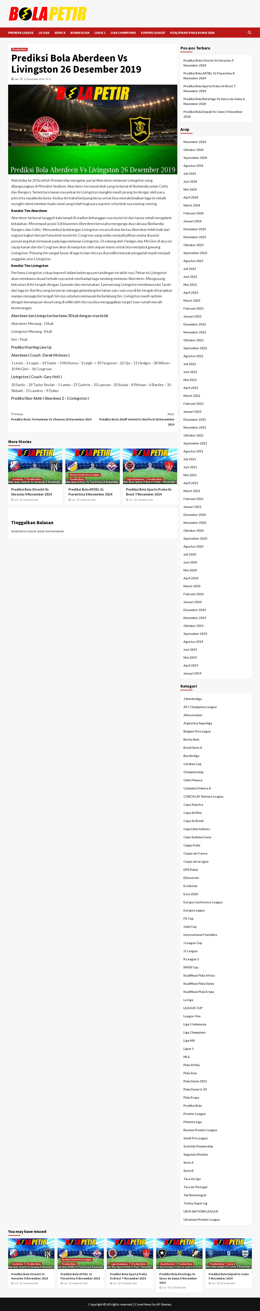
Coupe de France (195, 853)
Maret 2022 (191, 395)
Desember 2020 (194, 514)
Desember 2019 (194, 610)
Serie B (188, 1170)
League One (192, 1016)
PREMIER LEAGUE (21, 33)
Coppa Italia (191, 845)
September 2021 (195, 443)
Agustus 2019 (193, 641)
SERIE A (59, 33)
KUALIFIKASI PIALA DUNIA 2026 (192, 33)
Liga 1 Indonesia (194, 1024)
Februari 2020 (193, 594)
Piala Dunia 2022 (195, 1081)
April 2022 (190, 388)
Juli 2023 (189, 269)
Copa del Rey (192, 812)
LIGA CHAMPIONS (123, 33)
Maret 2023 (191, 300)
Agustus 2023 (193, 261)
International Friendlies (200, 935)
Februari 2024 (193, 213)
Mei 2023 (190, 284)
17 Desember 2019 (34, 79)
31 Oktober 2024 (178, 1287)
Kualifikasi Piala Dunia (198, 983)
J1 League (190, 951)
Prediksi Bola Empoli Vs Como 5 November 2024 (213, 114)
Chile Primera (192, 780)
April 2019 (190, 665)
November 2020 (194, 522)
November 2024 (194, 142)
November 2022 (194, 332)
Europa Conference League (85, 474)
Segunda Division (195, 1154)
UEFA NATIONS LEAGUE (200, 1211)
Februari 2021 (193, 499)
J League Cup (192, 943)
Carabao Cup (192, 764)
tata (17, 79)
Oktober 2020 (193, 530)
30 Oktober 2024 (227, 1283)
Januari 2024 (192, 221)
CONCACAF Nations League (203, 796)
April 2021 (190, 483)
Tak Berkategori (194, 1195)
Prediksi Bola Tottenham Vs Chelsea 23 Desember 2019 (51, 416)
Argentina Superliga (197, 723)
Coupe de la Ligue (196, 861)
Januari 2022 (192, 411)
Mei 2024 (190, 189)
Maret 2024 (191, 205)
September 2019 (195, 633)
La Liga (188, 1000)
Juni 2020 (190, 562)
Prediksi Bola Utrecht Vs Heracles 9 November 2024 (31, 492)
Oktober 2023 (193, 245)
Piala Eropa (191, 1097)
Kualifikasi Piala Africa (199, 975)
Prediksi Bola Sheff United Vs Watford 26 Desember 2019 (136, 419)
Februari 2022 (193, 403)
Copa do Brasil (193, 821)
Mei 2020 (190, 570)
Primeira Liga (192, 1122)
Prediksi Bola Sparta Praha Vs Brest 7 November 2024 (148, 492)
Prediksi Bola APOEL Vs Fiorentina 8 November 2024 (90, 492)
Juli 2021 (189, 459)
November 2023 (194, 237)
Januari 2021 (192, 507)
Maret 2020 (191, 586)
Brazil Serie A (192, 747)
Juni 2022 (190, 372)
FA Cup (188, 918)
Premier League (194, 1114)
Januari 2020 (192, 602)
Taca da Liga (192, 1179)
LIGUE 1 (100, 33)
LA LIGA (44, 33)
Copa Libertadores (196, 829)
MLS (186, 1057)
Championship (193, 772)
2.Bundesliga (192, 699)
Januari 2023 (192, 316)
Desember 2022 (194, 324)
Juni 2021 (190, 467)
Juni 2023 (190, 276)
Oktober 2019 (193, 626)
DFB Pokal (190, 869)
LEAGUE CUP (192, 1008)
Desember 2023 (194, 229)
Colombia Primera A (197, 788)
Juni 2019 (190, 649)
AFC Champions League (200, 707)
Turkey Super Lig (195, 1203)
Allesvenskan (192, 715)
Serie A (188, 1162)
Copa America (193, 804)
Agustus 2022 (193, 356)
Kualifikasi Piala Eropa (198, 991)
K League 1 (191, 959)
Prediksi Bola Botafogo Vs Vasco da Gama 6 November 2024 (214, 101)
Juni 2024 (190, 181)
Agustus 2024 (193, 165)
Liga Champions (135, 479)
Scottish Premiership (198, 1146)
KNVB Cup (190, 967)
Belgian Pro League (197, 731)
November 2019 (194, 618)
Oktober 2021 (193, 435)
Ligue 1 (188, 1048)
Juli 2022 (189, 364)
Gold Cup (190, 926)
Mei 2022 (190, 380)
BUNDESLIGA (79, 33)
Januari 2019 (192, 673)
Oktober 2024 (193, 150)
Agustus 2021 (193, 451)
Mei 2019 (190, 657)
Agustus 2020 (193, 546)
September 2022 (195, 348)
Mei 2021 (190, 475)
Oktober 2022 (193, 340)
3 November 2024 (30, 499)
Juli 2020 (189, 554)
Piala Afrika (191, 1065)
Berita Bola (191, 739)
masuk (31, 531)
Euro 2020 (190, 894)
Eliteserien (191, 878)
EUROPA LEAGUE (153, 33)
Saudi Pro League (195, 1138)
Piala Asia (190, 1073)
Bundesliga (191, 756)
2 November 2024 (87, 499)
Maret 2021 (191, 491)
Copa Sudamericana (197, 837)
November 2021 (194, 427)
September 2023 (195, 253)
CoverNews (143, 1304)
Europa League (194, 910)
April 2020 (190, 578)
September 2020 (195, 538)
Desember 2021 (194, 419)
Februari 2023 (193, 308)
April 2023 (190, 292)
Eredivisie (17, 479)
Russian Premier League (200, 1130)
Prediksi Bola (19, 49)
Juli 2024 (189, 173)
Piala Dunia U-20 (195, 1089)
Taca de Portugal (195, 1187)
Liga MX (189, 1040)
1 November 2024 (145, 499)
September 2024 (195, 157)
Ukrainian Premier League (201, 1219)
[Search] (249, 32)
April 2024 (190, 197)
